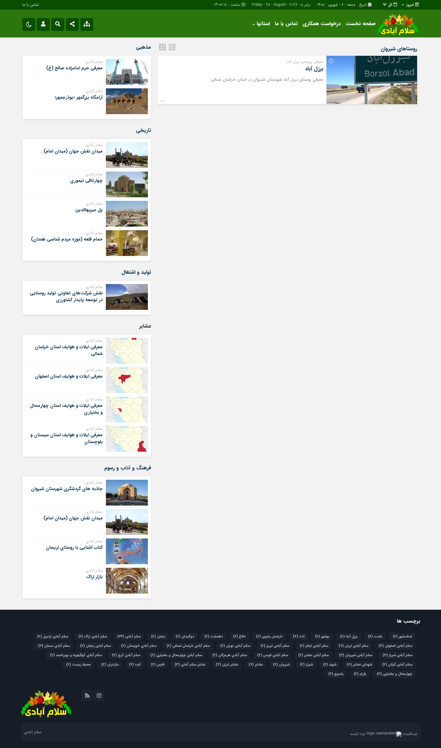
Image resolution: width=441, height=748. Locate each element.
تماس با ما (30, 5)
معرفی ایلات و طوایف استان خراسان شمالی (69, 350)
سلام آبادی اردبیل (52, 636)
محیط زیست (78, 664)
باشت (375, 636)
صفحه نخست (360, 24)
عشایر (256, 664)
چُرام (360, 674)
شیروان (281, 664)
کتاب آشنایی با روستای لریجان (74, 547)
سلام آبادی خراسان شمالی (188, 646)
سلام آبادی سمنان (54, 646)
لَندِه (134, 664)
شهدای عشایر (359, 664)
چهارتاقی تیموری (86, 180)
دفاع (239, 636)
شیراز (306, 664)
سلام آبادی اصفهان (395, 646)
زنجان (158, 636)
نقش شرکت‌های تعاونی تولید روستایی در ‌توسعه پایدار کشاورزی (66, 296)
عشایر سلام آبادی (190, 664)
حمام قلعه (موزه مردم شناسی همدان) (67, 239)
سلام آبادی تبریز (275, 646)
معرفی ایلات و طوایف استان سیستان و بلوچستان (66, 438)
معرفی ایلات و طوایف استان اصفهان (69, 376)
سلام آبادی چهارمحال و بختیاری (176, 655)
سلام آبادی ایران (353, 646)
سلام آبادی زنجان (95, 646)
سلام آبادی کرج (126, 655)
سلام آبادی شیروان (355, 655)
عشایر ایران (227, 664)
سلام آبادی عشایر (313, 655)
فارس (157, 664)
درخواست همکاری (322, 24)
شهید (329, 664)
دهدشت (213, 636)
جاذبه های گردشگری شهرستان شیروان (67, 488)
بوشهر (322, 636)
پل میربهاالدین (89, 209)
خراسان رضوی (269, 636)
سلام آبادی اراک (92, 636)
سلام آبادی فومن (272, 655)
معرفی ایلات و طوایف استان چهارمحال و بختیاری (66, 409)
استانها (263, 24)
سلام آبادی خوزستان (138, 646)
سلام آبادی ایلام (314, 646)
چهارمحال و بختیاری (394, 674)
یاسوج (336, 674)
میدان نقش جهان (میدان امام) (73, 151)
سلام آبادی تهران (235, 646)
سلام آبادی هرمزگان (229, 655)
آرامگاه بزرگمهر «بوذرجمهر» (79, 97)
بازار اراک (94, 576)
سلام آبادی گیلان (397, 664)
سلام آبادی (129, 636)
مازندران (110, 664)
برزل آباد (314, 68)
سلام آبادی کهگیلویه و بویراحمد (76, 655)
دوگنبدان (185, 636)
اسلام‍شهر (402, 636)
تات (299, 636)
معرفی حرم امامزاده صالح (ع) (74, 68)
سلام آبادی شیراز (397, 655)
